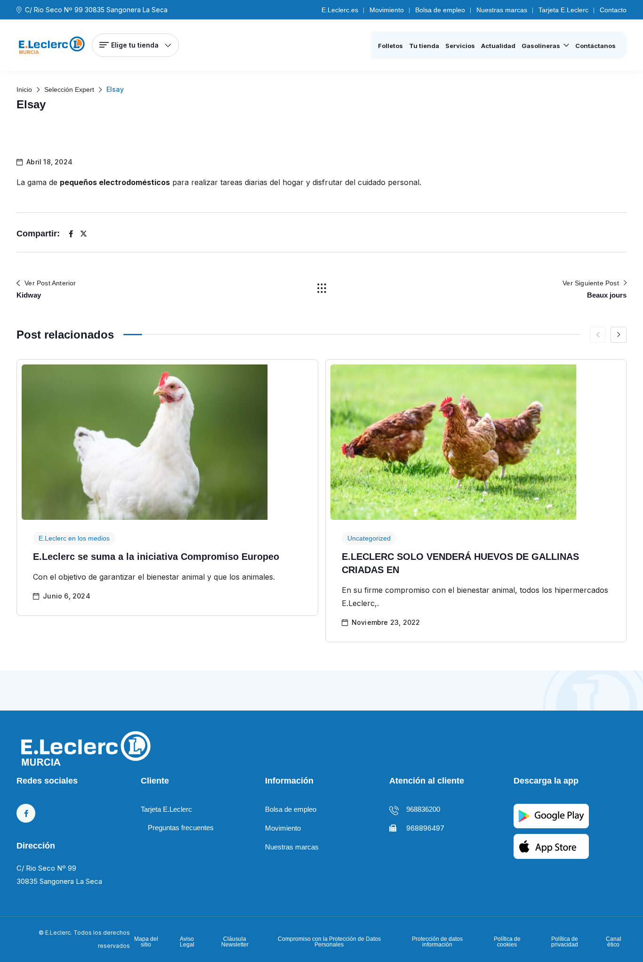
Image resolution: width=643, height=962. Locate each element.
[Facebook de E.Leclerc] (25, 813)
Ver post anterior (50, 283)
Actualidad (498, 45)
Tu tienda (424, 45)
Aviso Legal (187, 941)
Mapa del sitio (146, 941)
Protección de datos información (437, 941)
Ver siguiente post (591, 283)
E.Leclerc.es (340, 10)
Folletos (390, 45)
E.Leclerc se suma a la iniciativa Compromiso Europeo (156, 556)
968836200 (423, 809)
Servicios (460, 45)
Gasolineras (541, 45)
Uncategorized (369, 538)
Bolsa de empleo (440, 10)
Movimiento (387, 10)
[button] (619, 335)
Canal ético (613, 941)
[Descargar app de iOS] (551, 815)
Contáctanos (595, 45)
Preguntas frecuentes (181, 828)
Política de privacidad (564, 941)
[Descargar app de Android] (551, 846)
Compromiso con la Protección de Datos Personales (329, 941)
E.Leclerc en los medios (74, 538)
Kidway (28, 295)
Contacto (613, 10)
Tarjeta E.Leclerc (563, 10)
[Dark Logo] (51, 45)
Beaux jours (607, 295)
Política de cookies (507, 941)
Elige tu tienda (135, 45)
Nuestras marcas (501, 10)
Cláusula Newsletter (235, 941)
